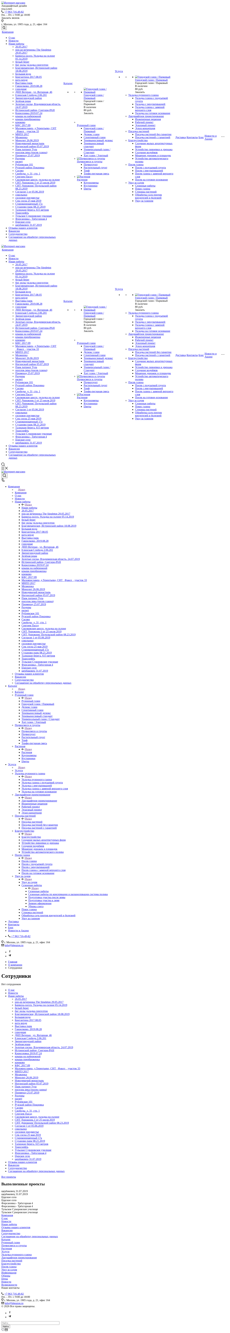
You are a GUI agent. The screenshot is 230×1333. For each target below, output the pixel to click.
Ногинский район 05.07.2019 (32, 146)
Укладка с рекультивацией (150, 104)
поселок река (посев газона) (31, 152)
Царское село (22, 221)
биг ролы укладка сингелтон (31, 64)
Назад (21, 489)
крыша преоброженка (27, 119)
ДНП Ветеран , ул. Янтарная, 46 (33, 92)
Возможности (9, 1284)
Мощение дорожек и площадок (153, 155)
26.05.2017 (21, 46)
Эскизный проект (145, 125)
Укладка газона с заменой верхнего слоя (150, 109)
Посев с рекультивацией (149, 170)
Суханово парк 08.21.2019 (30, 206)
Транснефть (22, 212)
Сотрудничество (18, 234)
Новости (14, 40)
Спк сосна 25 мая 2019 (28, 200)
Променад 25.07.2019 (27, 155)
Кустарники (90, 185)
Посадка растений (138, 131)
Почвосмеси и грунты (89, 161)
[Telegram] (9, 956)
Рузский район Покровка (29, 167)
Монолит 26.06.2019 (27, 140)
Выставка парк (23, 83)
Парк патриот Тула (26, 149)
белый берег (22, 61)
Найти (6, 1326)
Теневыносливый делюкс (98, 140)
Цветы (87, 188)
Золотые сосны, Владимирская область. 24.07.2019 (44, 1047)
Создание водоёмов (146, 152)
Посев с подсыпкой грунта (150, 167)
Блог (201, 137)
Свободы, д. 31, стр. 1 (27, 173)
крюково (20, 122)
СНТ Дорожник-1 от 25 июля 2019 (35, 182)
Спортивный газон (95, 137)
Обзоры (5, 1275)
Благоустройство (138, 140)
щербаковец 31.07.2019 (28, 225)
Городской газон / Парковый (94, 130)
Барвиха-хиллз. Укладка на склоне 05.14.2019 (41, 1005)
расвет (19, 161)
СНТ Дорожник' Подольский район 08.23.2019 (42, 1122)
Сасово (19, 170)
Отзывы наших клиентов (23, 228)
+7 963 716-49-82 (14, 11)
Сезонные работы (145, 185)
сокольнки (21, 194)
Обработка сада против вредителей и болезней (148, 196)
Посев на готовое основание (151, 179)
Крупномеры (91, 182)
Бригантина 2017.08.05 (28, 77)
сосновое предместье (27, 197)
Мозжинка (21, 137)
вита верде (21, 80)
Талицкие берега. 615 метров (32, 209)
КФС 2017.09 (22, 125)
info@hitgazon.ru (14, 945)
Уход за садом (136, 182)
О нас (12, 37)
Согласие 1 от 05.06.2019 (29, 191)
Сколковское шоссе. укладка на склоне (37, 179)
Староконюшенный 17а (28, 203)
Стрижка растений (146, 191)
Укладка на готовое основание (152, 113)
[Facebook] (9, 952)
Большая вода (23, 73)
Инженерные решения (148, 119)
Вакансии (14, 231)
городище (21, 89)
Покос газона (142, 188)
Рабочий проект (144, 122)
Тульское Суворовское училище (33, 215)
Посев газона (135, 164)
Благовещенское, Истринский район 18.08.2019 (42, 1014)
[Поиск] (4, 28)
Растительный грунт (95, 167)
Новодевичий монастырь (29, 143)
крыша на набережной (28, 116)
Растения (82, 179)
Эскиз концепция (145, 128)
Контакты (192, 137)
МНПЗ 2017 (22, 134)
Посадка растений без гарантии (153, 134)
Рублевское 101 (24, 164)
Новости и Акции (211, 137)
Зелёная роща (23, 101)
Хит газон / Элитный (96, 155)
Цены (4, 1278)
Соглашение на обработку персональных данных (36, 1171)
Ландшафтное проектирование (146, 116)
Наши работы (16, 43)
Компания (7, 32)
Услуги (119, 71)
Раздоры (20, 158)
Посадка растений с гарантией (152, 137)
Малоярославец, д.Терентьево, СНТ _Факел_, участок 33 (35, 130)
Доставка (180, 137)
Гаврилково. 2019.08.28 (28, 86)
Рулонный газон (86, 125)
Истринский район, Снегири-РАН (35, 110)
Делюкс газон (92, 134)
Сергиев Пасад (23, 176)
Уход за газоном (144, 200)
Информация (8, 1272)
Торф (87, 170)
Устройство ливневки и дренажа (153, 149)
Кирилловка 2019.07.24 (28, 113)
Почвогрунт (91, 164)
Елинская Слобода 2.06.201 (31, 95)
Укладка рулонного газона (143, 95)
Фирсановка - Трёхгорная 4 (31, 218)
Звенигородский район (28, 98)
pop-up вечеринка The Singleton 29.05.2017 (39, 1002)
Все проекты (8, 1176)
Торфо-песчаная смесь (96, 173)
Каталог (68, 83)
